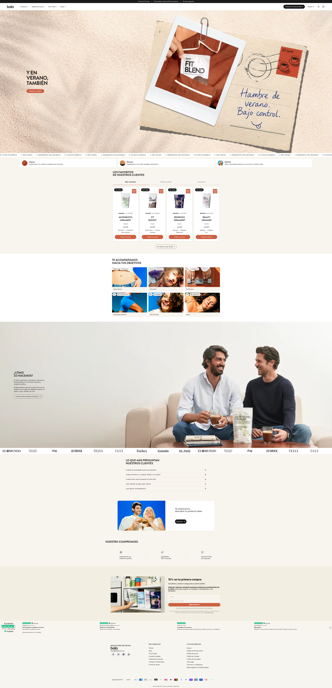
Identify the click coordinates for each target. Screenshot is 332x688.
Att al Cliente (153, 653)
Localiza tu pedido (155, 656)
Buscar (189, 648)
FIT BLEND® (152, 219)
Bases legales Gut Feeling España (198, 667)
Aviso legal (190, 662)
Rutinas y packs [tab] (166, 182)
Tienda (151, 648)
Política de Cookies (193, 656)
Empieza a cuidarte (35, 91)
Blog (150, 651)
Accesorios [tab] (201, 182)
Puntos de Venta (154, 664)
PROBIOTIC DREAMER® (179, 219)
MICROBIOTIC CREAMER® (125, 219)
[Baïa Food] (10, 6)
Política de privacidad (194, 659)
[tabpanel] (166, 218)
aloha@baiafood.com (117, 651)
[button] (323, 6)
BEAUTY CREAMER (206, 219)
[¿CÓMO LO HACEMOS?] (166, 385)
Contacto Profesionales (156, 662)
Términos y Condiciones (194, 664)
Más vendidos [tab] (130, 182)
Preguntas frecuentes (156, 659)
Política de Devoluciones (195, 651)
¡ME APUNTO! (194, 605)
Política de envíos (192, 653)
